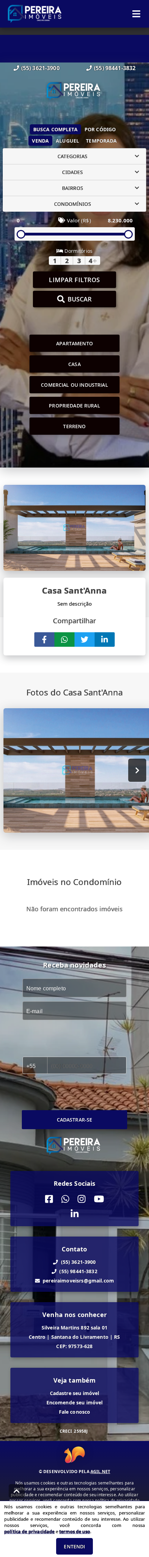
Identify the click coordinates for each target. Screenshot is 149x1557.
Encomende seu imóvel (74, 1402)
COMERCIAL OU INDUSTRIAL (74, 385)
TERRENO (74, 426)
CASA (74, 364)
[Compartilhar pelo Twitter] (84, 639)
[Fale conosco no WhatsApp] (65, 1199)
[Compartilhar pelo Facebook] (44, 639)
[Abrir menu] (136, 13)
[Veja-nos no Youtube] (99, 1199)
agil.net (100, 1471)
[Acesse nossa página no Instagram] (82, 1199)
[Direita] (137, 770)
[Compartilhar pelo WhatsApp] (64, 639)
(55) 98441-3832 (114, 68)
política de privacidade (29, 1531)
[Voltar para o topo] (17, 1491)
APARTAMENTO (74, 343)
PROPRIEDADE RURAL (74, 405)
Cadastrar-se (75, 1119)
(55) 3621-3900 (40, 68)
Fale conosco (74, 1412)
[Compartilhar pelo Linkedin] (105, 639)
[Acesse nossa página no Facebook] (49, 1199)
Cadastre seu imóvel (74, 1393)
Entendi (74, 1546)
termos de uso (74, 1531)
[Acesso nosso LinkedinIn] (75, 1214)
